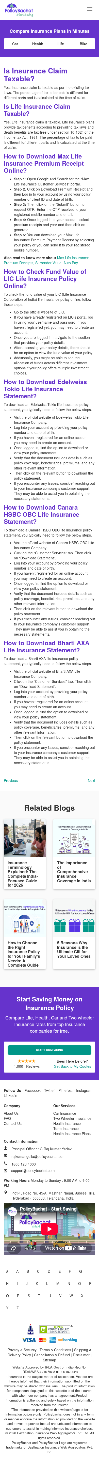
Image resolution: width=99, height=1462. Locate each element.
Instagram (84, 1090)
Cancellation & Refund (52, 1354)
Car (15, 43)
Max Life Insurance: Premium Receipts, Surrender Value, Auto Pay (46, 260)
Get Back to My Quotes (72, 1066)
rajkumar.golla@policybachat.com (38, 1156)
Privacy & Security (22, 1349)
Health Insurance (67, 1123)
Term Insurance (66, 1128)
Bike (83, 43)
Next (91, 780)
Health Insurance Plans (72, 1133)
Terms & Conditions (55, 1349)
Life (60, 43)
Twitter (49, 1090)
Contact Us (13, 1123)
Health (37, 43)
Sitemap (49, 1359)
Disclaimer (81, 1354)
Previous (11, 780)
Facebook (33, 1090)
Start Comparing (49, 1050)
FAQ (7, 1118)
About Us (11, 1113)
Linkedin (10, 1095)
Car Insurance (64, 1113)
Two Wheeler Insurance (72, 1118)
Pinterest (65, 1090)
